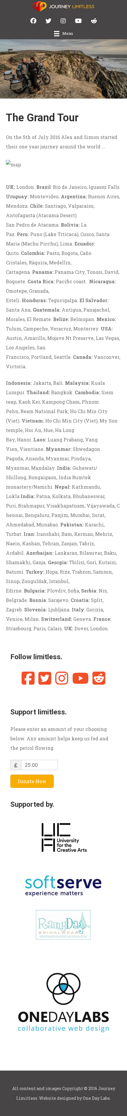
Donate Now (32, 781)
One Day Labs (96, 1098)
